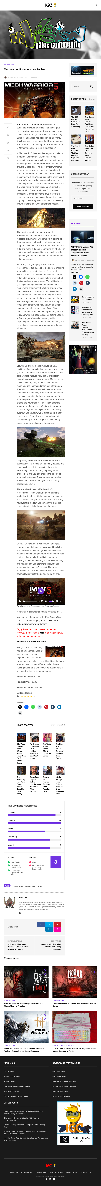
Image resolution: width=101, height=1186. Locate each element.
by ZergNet (90, 99)
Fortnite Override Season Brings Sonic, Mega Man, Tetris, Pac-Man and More (25, 1132)
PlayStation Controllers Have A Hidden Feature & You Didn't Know (34, 751)
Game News (9, 1071)
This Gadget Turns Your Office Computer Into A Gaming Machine (89, 153)
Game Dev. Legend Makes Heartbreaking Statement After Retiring (35, 784)
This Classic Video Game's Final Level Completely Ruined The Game (89, 124)
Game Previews (59, 1076)
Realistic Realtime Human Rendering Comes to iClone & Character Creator (18, 946)
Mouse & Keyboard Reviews (64, 1086)
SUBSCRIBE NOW (83, 206)
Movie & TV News (11, 1091)
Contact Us (86, 1172)
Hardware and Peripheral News (17, 1086)
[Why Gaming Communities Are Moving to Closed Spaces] (75, 310)
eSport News (9, 1081)
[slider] (30, 601)
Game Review (18, 886)
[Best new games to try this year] (75, 299)
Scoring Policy (27, 1172)
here (42, 633)
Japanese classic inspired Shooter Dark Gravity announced (51, 946)
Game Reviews (9, 65)
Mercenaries (30, 886)
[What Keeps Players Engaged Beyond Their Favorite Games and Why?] (75, 325)
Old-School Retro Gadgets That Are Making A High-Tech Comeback (75, 153)
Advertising (42, 1172)
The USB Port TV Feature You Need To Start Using (75, 122)
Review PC (40, 886)
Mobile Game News (12, 1076)
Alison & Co (79, 260)
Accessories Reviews (61, 1096)
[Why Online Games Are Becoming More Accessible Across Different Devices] (82, 237)
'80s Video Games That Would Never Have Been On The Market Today (21, 753)
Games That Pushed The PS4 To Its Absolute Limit (46, 784)
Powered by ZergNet (57, 725)
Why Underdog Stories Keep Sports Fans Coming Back (24, 1126)
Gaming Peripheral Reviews (63, 1045)
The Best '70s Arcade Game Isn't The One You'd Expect (60, 751)
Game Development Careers (16, 1096)
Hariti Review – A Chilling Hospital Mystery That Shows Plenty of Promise (23, 1112)
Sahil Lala (12, 77)
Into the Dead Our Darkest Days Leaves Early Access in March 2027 (26, 1139)
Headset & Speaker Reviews (64, 1081)
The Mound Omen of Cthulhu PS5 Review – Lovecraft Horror (22, 1119)
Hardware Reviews (60, 1091)
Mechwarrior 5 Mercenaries (29, 124)
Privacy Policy (72, 1172)
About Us (14, 1172)
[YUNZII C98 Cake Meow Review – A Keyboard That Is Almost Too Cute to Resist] (74, 1027)
